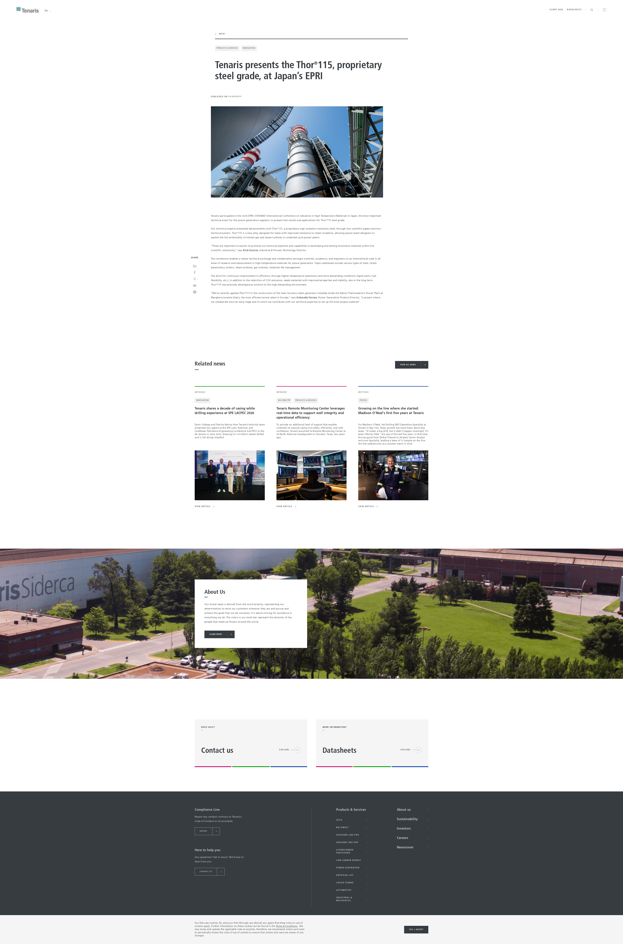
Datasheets (574, 10)
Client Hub (556, 10)
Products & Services (227, 48)
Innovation (249, 48)
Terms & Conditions (286, 926)
